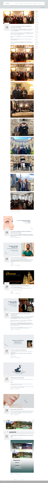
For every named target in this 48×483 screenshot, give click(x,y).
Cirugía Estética (35, 3)
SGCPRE (12, 414)
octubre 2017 (36, 41)
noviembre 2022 (37, 22)
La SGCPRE (16, 3)
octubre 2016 (36, 44)
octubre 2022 (36, 24)
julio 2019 (36, 34)
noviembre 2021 (37, 27)
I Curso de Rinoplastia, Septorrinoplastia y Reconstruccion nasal (20, 26)
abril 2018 (36, 39)
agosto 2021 (36, 29)
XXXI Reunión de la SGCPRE (17, 378)
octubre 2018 (36, 36)
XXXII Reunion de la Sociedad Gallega (19, 285)
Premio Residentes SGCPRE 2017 (18, 258)
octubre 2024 (36, 12)
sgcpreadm (12, 237)
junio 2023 (36, 17)
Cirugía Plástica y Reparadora (28, 3)
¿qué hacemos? (22, 3)
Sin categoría (18, 237)
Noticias (18, 414)
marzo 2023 (36, 19)
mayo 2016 (36, 46)
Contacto (39, 3)
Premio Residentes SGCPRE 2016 (18, 350)
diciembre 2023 (37, 14)
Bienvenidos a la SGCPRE (16, 409)
